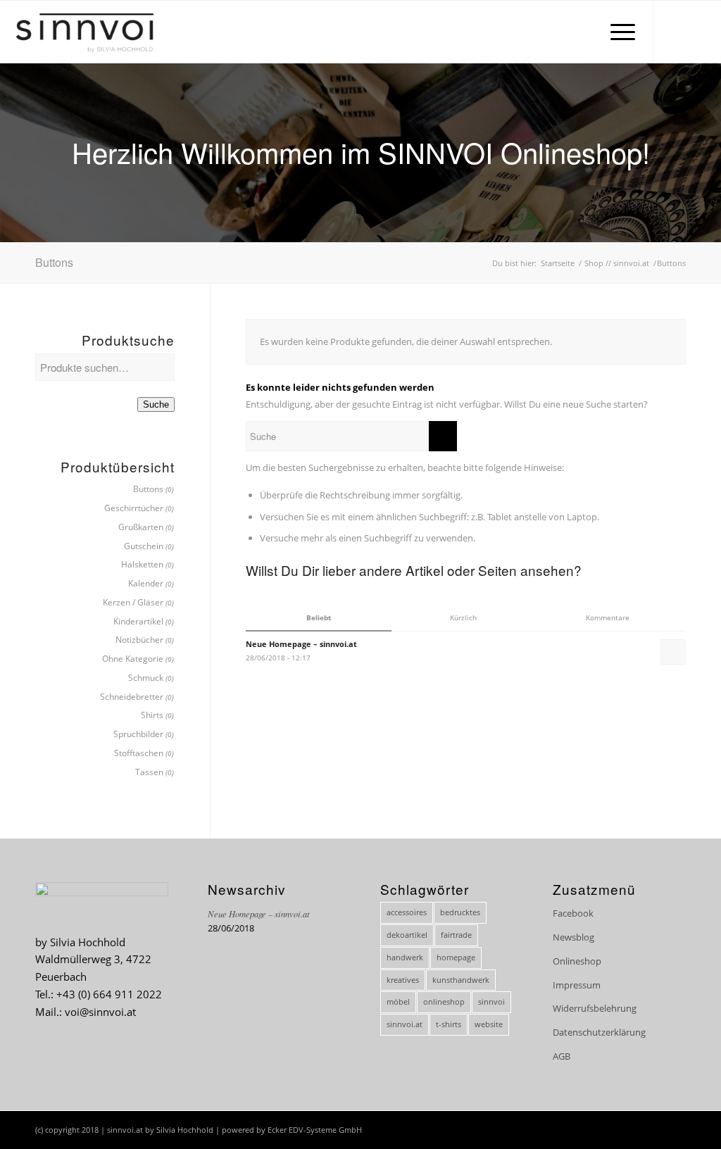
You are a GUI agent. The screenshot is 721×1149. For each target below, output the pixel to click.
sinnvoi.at (404, 1024)
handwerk (405, 957)
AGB (561, 1056)
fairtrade (456, 934)
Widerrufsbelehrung (595, 1008)
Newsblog (573, 937)
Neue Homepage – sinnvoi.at (259, 913)
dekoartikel (407, 934)
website (489, 1024)
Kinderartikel (138, 621)
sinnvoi (491, 1001)
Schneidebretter (131, 697)
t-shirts (448, 1024)
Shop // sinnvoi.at (616, 263)
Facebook (573, 913)
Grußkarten (140, 527)
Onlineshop (577, 961)
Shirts (152, 715)
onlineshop (444, 1001)
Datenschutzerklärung (599, 1032)
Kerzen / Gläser (133, 602)
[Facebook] (675, 31)
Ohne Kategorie (132, 659)
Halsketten (142, 564)
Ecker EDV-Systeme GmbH (315, 1129)
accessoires (407, 912)
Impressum (577, 985)
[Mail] (696, 31)
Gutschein (143, 546)
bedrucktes (460, 912)
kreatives (403, 979)
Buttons (148, 489)
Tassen (149, 772)
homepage (456, 957)
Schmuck (145, 678)
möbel (398, 1001)
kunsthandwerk (460, 979)
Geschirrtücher (133, 508)
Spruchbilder (138, 734)
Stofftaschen (138, 753)
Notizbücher (139, 640)
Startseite (558, 263)
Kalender (145, 583)
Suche (156, 404)
